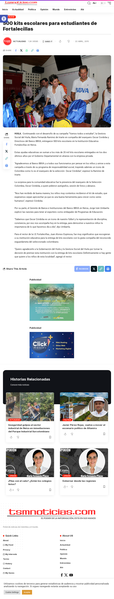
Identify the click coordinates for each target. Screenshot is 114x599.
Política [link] (67, 420)
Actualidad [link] (9, 17)
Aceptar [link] (27, 592)
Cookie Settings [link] (12, 592)
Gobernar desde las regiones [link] (79, 480)
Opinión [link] (13, 476)
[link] (4, 19)
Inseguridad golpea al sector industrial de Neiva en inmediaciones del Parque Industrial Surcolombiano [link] (29, 428)
